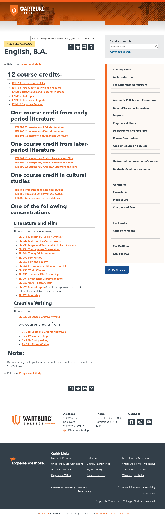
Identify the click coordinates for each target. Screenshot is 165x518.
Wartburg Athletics (133, 475)
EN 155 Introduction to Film (28, 83)
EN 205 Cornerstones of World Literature (39, 131)
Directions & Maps (79, 430)
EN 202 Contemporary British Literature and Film (44, 158)
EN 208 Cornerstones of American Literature (41, 135)
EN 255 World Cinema (32, 270)
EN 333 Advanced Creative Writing (39, 316)
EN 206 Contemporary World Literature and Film (44, 162)
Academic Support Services (130, 145)
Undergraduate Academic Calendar (135, 161)
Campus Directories (98, 463)
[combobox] (62, 38)
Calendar (92, 457)
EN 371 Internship (29, 295)
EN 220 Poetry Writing (35, 340)
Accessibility (148, 487)
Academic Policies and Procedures (134, 100)
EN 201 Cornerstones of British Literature (39, 127)
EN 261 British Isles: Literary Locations (41, 278)
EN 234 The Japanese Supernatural (39, 249)
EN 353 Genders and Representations (37, 198)
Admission (119, 184)
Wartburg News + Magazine (138, 463)
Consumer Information (129, 487)
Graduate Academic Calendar (131, 169)
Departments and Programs (130, 130)
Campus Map (121, 253)
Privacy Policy (147, 492)
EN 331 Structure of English (28, 100)
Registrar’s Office (61, 475)
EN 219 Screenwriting (35, 336)
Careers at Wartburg (63, 487)
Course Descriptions (125, 138)
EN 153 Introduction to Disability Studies (39, 189)
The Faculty (120, 223)
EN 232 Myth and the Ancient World (40, 240)
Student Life (120, 199)
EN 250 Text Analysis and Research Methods (38, 91)
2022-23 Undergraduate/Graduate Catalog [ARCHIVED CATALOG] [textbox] (62, 38)
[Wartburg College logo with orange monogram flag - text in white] (28, 9)
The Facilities (121, 246)
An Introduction (123, 77)
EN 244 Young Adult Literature (37, 253)
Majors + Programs (62, 457)
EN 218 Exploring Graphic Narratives (41, 236)
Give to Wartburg (97, 475)
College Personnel (124, 230)
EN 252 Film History (30, 257)
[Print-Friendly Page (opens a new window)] (84, 47)
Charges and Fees (124, 207)
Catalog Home (122, 69)
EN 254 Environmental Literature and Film (43, 266)
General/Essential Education (131, 107)
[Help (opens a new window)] (91, 47)
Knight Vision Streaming (136, 457)
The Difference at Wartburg (130, 84)
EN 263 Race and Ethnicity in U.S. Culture (39, 193)
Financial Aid (121, 192)
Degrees (118, 115)
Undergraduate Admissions (67, 463)
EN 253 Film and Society (33, 261)
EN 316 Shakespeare (24, 96)
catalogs (44, 513)
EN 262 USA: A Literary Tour (35, 282)
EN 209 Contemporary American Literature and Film (46, 166)
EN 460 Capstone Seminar (27, 104)
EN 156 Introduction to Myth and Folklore (36, 87)
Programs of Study (30, 63)
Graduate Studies (61, 469)
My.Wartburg (94, 469)
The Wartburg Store (134, 469)
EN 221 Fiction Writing (35, 344)
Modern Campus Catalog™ (112, 513)
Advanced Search (120, 51)
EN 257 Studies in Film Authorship (39, 274)
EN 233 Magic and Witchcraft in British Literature (47, 245)
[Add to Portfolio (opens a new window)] (77, 47)
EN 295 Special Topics (32, 287)
